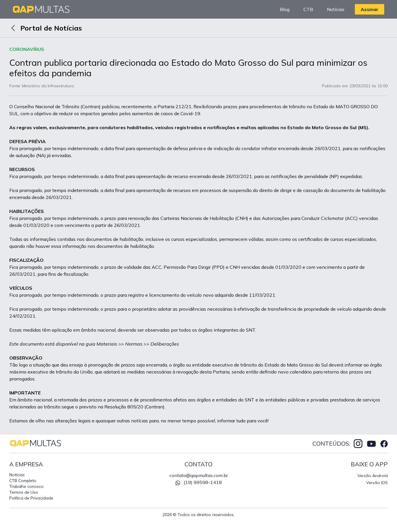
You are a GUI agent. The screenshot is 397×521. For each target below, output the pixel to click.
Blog (284, 9)
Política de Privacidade (31, 498)
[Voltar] (13, 28)
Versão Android (372, 475)
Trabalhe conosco (26, 486)
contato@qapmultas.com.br (198, 475)
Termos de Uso (23, 492)
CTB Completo (22, 480)
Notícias (335, 9)
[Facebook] (384, 443)
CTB (308, 9)
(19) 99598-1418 (203, 482)
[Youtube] (371, 443)
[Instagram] (358, 443)
